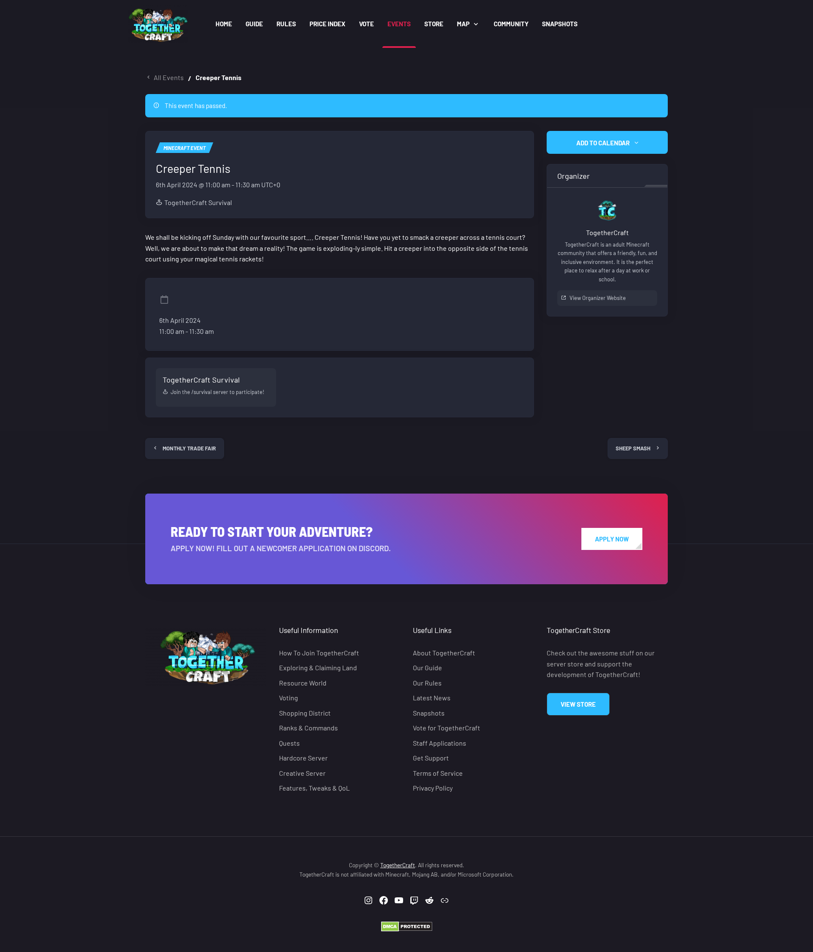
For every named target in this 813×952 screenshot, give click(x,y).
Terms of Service (438, 773)
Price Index (328, 24)
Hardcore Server (303, 758)
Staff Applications (439, 743)
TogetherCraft (397, 865)
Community (511, 24)
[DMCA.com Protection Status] (406, 926)
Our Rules (427, 683)
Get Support (431, 758)
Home (224, 24)
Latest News (432, 698)
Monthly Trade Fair (189, 448)
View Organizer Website (598, 297)
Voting (288, 698)
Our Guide (427, 667)
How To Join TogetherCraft (319, 653)
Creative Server (302, 773)
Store (433, 24)
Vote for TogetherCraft (446, 728)
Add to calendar (603, 143)
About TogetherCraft (444, 653)
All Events (169, 77)
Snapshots (560, 24)
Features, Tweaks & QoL (314, 788)
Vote (366, 24)
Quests (289, 743)
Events (399, 24)
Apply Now (612, 539)
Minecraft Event (184, 148)
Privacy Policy (433, 788)
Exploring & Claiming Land (318, 667)
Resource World (302, 683)
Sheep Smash (633, 448)
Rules (286, 24)
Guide (254, 24)
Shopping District (305, 713)
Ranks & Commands (308, 728)
